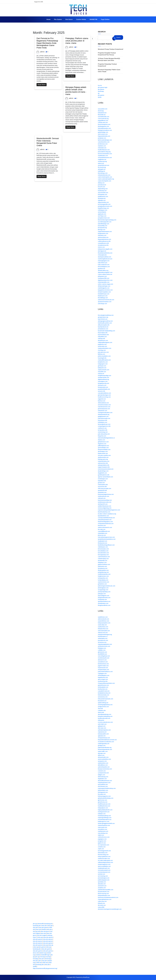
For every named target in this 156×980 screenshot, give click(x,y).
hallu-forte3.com (102, 262)
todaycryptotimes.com (104, 856)
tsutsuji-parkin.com (103, 734)
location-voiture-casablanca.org (107, 514)
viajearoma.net (102, 732)
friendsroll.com (102, 700)
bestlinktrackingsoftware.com (106, 545)
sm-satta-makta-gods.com (105, 860)
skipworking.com (103, 188)
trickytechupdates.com (104, 292)
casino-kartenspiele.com (105, 177)
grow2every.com (102, 802)
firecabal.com (102, 794)
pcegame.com (102, 841)
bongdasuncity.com (103, 383)
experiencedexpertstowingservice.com (109, 510)
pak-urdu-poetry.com (104, 434)
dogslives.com (102, 443)
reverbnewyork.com (103, 658)
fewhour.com (101, 401)
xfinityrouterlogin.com (104, 286)
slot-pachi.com (102, 385)
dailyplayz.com (102, 562)
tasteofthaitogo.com (103, 223)
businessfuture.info (103, 334)
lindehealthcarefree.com (105, 323)
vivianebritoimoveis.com (105, 157)
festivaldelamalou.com (104, 128)
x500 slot (39, 962)
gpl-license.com (102, 800)
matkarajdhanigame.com (105, 342)
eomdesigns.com (103, 478)
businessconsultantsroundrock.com (108, 897)
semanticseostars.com (104, 404)
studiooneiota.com (103, 457)
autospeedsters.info (103, 465)
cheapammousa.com (104, 737)
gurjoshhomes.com (103, 685)
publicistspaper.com (103, 880)
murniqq (48, 956)
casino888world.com (104, 531)
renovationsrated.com (104, 870)
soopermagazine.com (104, 864)
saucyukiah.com (102, 109)
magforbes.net (102, 159)
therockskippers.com (104, 266)
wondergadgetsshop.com (105, 704)
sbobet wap (42, 953)
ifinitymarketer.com (103, 570)
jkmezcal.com (102, 535)
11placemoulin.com (103, 369)
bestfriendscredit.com (104, 718)
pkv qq (35, 923)
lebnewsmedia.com (103, 695)
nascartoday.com (103, 833)
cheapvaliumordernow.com (105, 523)
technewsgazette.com (104, 204)
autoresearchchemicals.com (106, 299)
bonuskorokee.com (103, 552)
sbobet (44, 929)
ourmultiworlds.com (103, 116)
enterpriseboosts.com (104, 175)
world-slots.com (102, 346)
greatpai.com (101, 745)
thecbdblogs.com (103, 297)
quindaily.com (102, 882)
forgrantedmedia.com (104, 136)
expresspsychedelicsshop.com (107, 788)
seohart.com (101, 874)
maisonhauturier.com (104, 825)
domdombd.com (102, 560)
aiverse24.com (102, 885)
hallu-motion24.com (103, 264)
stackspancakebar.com (104, 257)
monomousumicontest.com (105, 469)
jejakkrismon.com (103, 196)
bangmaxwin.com (103, 233)
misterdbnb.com (102, 533)
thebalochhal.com (103, 628)
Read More (42, 84)
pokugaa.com (102, 593)
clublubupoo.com (103, 547)
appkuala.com (102, 214)
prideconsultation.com (104, 356)
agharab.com (101, 736)
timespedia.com (102, 194)
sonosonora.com (102, 697)
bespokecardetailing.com (105, 716)
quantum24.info (102, 490)
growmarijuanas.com (104, 408)
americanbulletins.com (104, 759)
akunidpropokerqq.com (104, 714)
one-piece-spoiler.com (104, 455)
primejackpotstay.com (104, 591)
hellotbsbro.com (102, 422)
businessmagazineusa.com (106, 494)
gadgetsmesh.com (103, 416)
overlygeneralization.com (105, 412)
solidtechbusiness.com (104, 506)
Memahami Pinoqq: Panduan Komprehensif (110, 49)
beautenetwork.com (103, 891)
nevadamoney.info (103, 245)
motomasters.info (103, 484)
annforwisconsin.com (104, 646)
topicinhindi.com (102, 319)
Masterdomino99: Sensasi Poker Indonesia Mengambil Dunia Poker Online (48, 141)
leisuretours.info (102, 420)
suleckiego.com (102, 303)
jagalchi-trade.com (103, 665)
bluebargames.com (103, 126)
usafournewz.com (103, 626)
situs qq (40, 937)
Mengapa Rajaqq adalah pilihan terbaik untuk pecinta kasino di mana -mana (75, 90)
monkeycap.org (102, 161)
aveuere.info (101, 391)
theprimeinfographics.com (105, 521)
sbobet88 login (45, 954)
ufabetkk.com (102, 200)
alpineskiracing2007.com (105, 272)
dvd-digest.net (102, 251)
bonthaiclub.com (102, 689)
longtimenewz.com (103, 576)
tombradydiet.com (103, 687)
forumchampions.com (104, 124)
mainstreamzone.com (104, 406)
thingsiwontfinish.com (104, 605)
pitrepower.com (102, 276)
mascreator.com (102, 827)
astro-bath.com (102, 724)
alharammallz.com (103, 757)
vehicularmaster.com (104, 630)
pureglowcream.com (104, 218)
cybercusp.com (102, 901)
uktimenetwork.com (103, 619)
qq (98, 93)
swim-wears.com (103, 134)
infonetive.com (102, 235)
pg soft (38, 931)
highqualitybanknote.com (105, 810)
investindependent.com (104, 819)
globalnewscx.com (103, 441)
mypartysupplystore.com (105, 644)
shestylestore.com (103, 603)
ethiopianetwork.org (103, 414)
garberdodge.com (103, 132)
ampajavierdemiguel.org (105, 634)
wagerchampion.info (104, 467)
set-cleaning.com (103, 876)
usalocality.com (102, 625)
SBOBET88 (93, 19)
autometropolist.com (104, 767)
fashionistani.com (103, 790)
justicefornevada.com (104, 418)
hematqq (35, 958)
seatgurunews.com (103, 706)
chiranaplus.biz (102, 255)
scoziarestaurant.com (104, 872)
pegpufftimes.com (103, 120)
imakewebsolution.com (104, 348)
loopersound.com (103, 667)
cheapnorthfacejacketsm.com (106, 683)
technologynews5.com (104, 850)
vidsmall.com (101, 498)
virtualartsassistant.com (104, 519)
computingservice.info (104, 426)
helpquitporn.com (103, 808)
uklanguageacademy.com (105, 321)
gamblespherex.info (103, 475)
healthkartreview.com (104, 806)
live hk (100, 85)
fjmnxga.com (101, 229)
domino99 (40, 923)
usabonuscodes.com (104, 858)
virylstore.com (102, 146)
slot (34, 931)
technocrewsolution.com (105, 153)
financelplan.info (102, 332)
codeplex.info (102, 710)
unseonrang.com (103, 432)
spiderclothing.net (103, 702)
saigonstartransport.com (105, 231)
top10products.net (103, 327)
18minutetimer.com (103, 403)
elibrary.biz (101, 720)
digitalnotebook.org (103, 379)
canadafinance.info (103, 243)
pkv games (101, 89)
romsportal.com (102, 599)
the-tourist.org (102, 167)
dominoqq (101, 91)
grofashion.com (102, 584)
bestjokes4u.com (103, 362)
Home (49, 19)
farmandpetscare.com (104, 424)
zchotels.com (101, 846)
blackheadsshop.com (104, 512)
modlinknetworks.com (104, 574)
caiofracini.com (102, 428)
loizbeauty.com (102, 190)
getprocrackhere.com (104, 564)
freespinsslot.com (103, 387)
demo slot (36, 953)
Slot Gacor (69, 19)
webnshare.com (102, 410)
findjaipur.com (102, 648)
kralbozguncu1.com (103, 821)
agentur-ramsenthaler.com (105, 477)
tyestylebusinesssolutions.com (106, 539)
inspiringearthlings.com (104, 817)
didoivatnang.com (103, 776)
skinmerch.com (102, 660)
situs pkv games (43, 927)
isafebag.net (101, 171)
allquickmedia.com (103, 202)
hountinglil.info (102, 358)
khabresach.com (102, 295)
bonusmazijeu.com (103, 549)
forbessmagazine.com (104, 796)
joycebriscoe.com (103, 640)
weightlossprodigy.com (104, 375)
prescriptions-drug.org (104, 151)
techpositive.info (102, 430)
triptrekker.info (102, 480)
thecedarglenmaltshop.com (106, 315)
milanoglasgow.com (103, 260)
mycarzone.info (102, 486)
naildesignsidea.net (103, 743)
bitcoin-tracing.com (103, 893)
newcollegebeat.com (104, 656)
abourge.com (101, 753)
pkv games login (102, 87)
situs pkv (44, 925)
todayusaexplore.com (104, 623)
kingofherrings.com (103, 208)
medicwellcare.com (103, 496)
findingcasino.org (103, 459)
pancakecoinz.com (103, 352)
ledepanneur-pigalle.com (105, 249)
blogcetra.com (102, 436)
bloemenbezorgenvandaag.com (107, 220)
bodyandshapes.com (104, 895)
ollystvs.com (101, 440)
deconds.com (102, 905)
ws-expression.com (103, 845)
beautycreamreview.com (105, 769)
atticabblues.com (103, 765)
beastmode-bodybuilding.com (106, 330)
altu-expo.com (102, 728)
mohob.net (101, 373)
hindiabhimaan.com (103, 294)
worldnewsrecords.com (104, 502)
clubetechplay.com (103, 558)
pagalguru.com (102, 839)
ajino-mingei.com (103, 679)
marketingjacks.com (103, 288)
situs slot (38, 929)
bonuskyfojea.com (103, 551)
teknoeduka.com (102, 852)
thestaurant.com (102, 543)
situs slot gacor (45, 931)
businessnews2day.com (105, 500)
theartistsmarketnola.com (105, 253)
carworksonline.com (103, 142)
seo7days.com (102, 216)
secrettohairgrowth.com (104, 221)
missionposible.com (103, 282)
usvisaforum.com (103, 662)
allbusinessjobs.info (103, 325)
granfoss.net (101, 268)
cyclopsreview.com (103, 773)
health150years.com (104, 149)
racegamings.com (103, 589)
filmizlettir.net (101, 114)
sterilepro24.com (102, 504)
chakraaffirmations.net (104, 360)
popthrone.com (102, 344)
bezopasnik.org (102, 227)
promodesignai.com (103, 878)
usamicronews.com (103, 582)
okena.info (101, 712)
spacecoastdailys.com (104, 866)
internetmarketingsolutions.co (106, 438)
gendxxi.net (101, 482)
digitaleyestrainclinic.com (105, 280)
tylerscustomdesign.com (105, 140)
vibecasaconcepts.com (104, 488)
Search (102, 32)
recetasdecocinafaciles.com (106, 741)
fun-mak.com (101, 529)
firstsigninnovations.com (105, 130)
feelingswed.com (103, 792)
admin (42, 52)
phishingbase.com (103, 588)
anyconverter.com (103, 192)
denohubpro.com (103, 451)
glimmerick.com (102, 652)
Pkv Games (58, 19)
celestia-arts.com (103, 122)
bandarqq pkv (48, 923)
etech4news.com (103, 786)
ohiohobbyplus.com (103, 675)
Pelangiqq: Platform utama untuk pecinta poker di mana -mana (76, 40)
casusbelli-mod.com (103, 691)
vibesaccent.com (103, 632)
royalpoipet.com (102, 541)
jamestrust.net (102, 184)
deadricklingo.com (103, 471)
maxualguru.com (102, 381)
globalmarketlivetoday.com (105, 798)
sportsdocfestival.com (104, 601)
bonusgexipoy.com (103, 554)
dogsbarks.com (102, 778)
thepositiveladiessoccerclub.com (107, 739)
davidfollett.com (102, 654)
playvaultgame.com (103, 595)
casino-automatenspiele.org (106, 179)
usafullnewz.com (103, 617)
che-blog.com (102, 350)
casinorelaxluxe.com (104, 556)
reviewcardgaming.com (104, 508)
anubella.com (102, 887)
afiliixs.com (101, 755)
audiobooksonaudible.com (105, 889)
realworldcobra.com (103, 461)
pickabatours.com (103, 329)
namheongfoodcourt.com (105, 258)
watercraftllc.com (103, 751)
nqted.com (101, 835)
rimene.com (101, 247)
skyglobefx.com (102, 473)
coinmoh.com (102, 771)
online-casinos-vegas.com (105, 284)
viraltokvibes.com (103, 155)
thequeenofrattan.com (104, 449)
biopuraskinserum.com (104, 239)
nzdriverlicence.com (103, 837)
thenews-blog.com (103, 854)
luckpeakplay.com (103, 580)
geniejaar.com (102, 366)
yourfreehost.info (102, 681)
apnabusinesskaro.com (104, 301)
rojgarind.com (102, 399)
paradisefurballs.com (104, 389)
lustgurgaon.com (102, 364)
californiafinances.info (104, 241)
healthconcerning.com (104, 397)
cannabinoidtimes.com (104, 393)
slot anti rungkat (41, 935)
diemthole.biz (102, 198)
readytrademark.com (104, 868)
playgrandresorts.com (104, 597)
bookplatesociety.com (104, 693)
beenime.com (102, 525)
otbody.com (101, 183)
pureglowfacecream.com (105, 206)
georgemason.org (103, 317)
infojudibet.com (102, 336)
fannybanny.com (102, 568)
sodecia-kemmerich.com (105, 527)
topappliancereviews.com (105, 290)
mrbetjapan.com (102, 210)
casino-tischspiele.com (104, 181)
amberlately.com (102, 638)
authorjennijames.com (104, 730)
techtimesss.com (102, 144)
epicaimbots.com (103, 784)
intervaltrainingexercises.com (106, 537)
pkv (40, 960)
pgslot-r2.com (102, 843)
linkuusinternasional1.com (105, 699)
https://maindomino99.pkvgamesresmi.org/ (45, 968)
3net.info (100, 708)
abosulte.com (102, 883)
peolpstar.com (102, 138)
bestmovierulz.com (103, 663)
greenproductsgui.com (104, 395)
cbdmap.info (101, 338)
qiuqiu (99, 97)
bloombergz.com (102, 173)
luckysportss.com (103, 578)
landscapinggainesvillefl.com (106, 823)
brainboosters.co (102, 636)
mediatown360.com (103, 278)
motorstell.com (102, 147)
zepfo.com (101, 848)
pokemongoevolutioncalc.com (106, 586)
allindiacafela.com (103, 270)
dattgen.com (101, 774)
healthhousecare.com (104, 804)
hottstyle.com (101, 813)
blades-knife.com (103, 453)
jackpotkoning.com (103, 572)
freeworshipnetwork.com (105, 749)
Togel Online (105, 19)
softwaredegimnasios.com (105, 862)
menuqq (42, 956)
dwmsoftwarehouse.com (105, 780)
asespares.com (102, 761)
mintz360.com (102, 371)
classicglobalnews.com (104, 899)
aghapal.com (101, 726)
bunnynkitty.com (102, 225)
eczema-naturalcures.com (105, 722)
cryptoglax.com (102, 673)
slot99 (34, 966)
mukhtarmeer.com (103, 831)
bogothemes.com (103, 677)
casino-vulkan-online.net (105, 274)
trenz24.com (101, 186)
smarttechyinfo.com (103, 377)
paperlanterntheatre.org (104, 747)
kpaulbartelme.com (103, 515)
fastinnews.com (102, 566)
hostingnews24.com (103, 811)
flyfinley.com (101, 354)
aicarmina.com (102, 642)
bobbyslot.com (102, 367)
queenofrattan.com (103, 447)
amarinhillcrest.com (103, 165)
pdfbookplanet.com (103, 445)
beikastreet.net (102, 112)
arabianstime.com (103, 763)
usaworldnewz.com (103, 621)
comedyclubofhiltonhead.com (106, 517)
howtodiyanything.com (104, 815)
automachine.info (103, 463)
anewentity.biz (102, 212)
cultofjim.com (101, 650)
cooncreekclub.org (103, 118)
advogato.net (101, 169)
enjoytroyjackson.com (104, 782)
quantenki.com (102, 492)
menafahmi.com (102, 829)
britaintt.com (101, 903)
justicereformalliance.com (105, 671)
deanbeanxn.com (103, 340)
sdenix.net (101, 163)
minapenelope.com (103, 669)
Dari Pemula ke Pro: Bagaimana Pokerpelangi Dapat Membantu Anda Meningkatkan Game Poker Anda (47, 43)
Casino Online (81, 19)
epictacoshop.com (103, 237)
